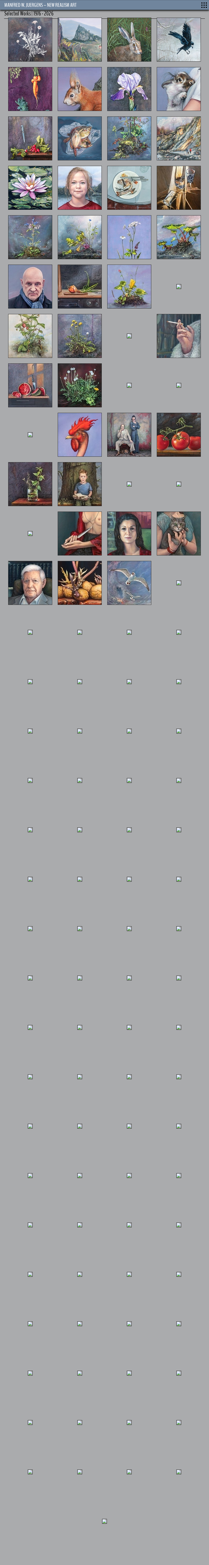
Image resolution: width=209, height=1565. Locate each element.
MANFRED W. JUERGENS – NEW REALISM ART (40, 5)
